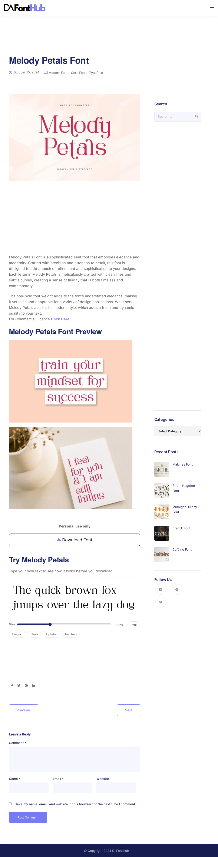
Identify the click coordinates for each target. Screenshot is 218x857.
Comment (17, 742)
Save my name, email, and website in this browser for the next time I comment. (75, 804)
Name (34, 634)
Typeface (96, 72)
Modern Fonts (59, 72)
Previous (24, 710)
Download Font (76, 539)
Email (58, 778)
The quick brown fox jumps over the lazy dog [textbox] (74, 598)
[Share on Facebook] (12, 685)
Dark (134, 624)
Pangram (17, 634)
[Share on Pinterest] (26, 685)
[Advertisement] (109, 41)
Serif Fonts (79, 72)
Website (102, 778)
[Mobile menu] (212, 7)
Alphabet (51, 634)
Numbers (71, 634)
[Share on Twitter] (18, 685)
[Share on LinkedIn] (33, 685)
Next (129, 710)
